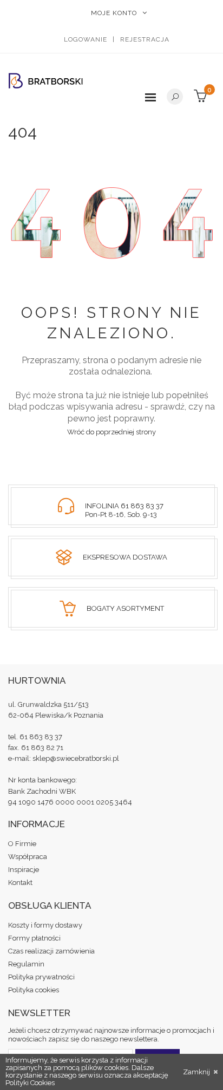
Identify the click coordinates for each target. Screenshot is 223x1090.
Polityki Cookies (30, 1083)
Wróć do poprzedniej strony (111, 432)
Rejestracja (144, 39)
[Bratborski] (46, 80)
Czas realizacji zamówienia (51, 951)
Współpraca (27, 857)
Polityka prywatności (41, 977)
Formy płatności (34, 938)
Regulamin (26, 964)
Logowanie (85, 39)
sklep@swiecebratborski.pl (75, 758)
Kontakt (20, 882)
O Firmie (22, 844)
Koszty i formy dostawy (45, 925)
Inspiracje (23, 870)
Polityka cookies (33, 990)
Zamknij (197, 1072)
